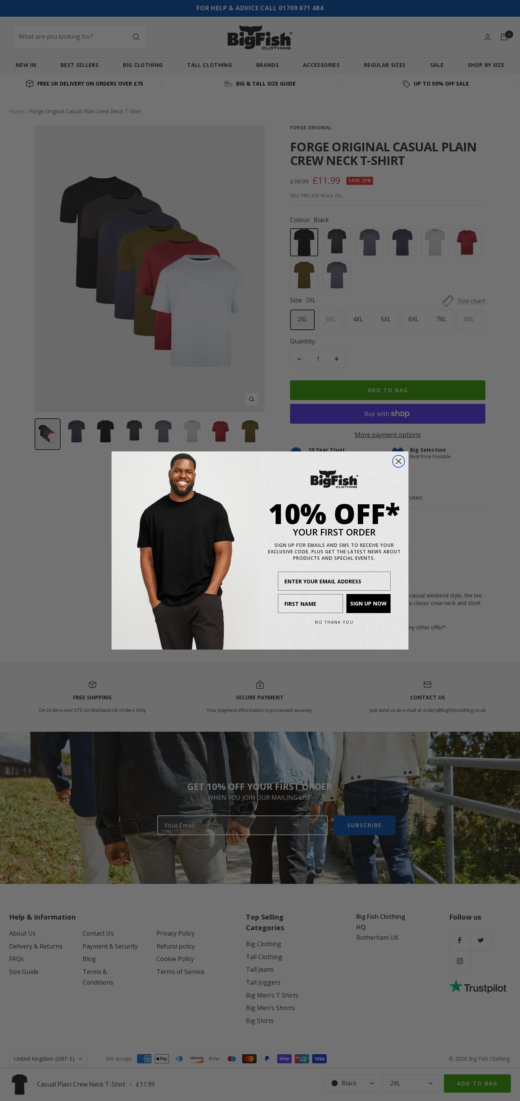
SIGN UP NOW (368, 603)
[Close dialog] (398, 461)
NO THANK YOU (334, 622)
